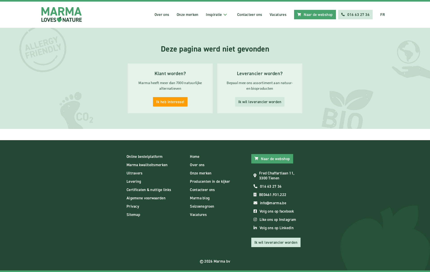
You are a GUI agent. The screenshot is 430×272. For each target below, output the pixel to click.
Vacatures (278, 14)
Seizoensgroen (202, 206)
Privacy (133, 206)
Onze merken (187, 14)
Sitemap (133, 214)
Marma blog (200, 198)
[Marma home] (61, 14)
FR (382, 14)
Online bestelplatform (145, 156)
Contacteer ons (249, 14)
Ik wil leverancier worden (260, 101)
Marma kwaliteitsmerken (147, 164)
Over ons (162, 14)
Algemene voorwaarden (146, 198)
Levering (134, 181)
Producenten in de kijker (210, 181)
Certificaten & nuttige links (149, 189)
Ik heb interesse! (170, 101)
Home (194, 156)
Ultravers (135, 173)
